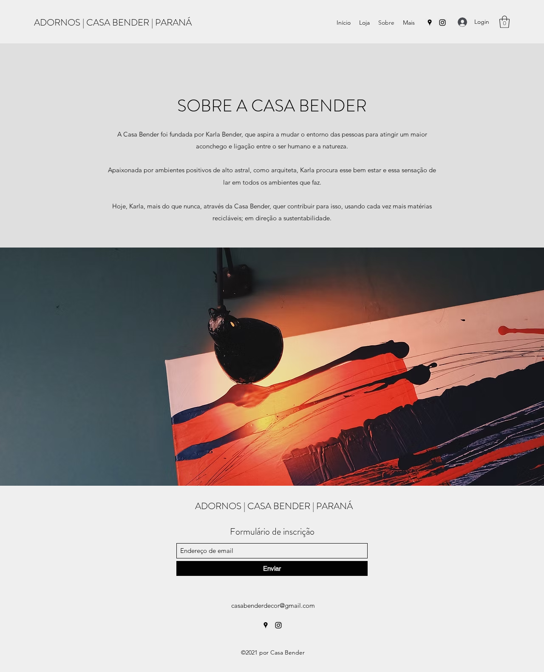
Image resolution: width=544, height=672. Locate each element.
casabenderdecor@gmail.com (273, 605)
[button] (504, 22)
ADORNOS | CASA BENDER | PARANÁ (113, 22)
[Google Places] (429, 22)
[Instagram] (442, 22)
